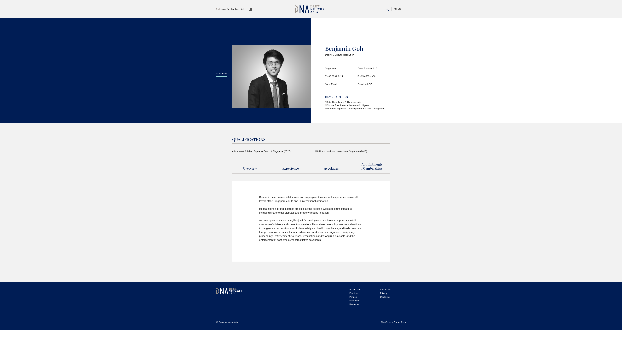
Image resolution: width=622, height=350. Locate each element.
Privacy (383, 293)
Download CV (364, 84)
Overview (250, 168)
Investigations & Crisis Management (366, 108)
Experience (290, 168)
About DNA (354, 289)
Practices (353, 293)
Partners (223, 74)
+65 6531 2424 (335, 76)
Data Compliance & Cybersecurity (343, 102)
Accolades (331, 168)
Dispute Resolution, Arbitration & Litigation (348, 105)
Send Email (331, 84)
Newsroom (354, 300)
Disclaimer (385, 297)
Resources (354, 304)
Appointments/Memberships (372, 166)
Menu (397, 9)
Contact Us (385, 289)
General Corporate (336, 108)
